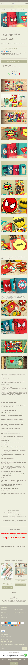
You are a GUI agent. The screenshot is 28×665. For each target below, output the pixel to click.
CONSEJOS (3, 612)
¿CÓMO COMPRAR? (5, 615)
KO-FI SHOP (4, 617)
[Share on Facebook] (12, 74)
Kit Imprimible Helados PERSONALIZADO (7, 579)
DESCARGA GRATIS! (18, 609)
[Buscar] (12, 6)
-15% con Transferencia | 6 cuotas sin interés (14, 0)
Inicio (2, 9)
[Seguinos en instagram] (2, 642)
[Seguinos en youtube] (8, 642)
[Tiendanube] (14, 652)
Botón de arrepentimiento (14, 656)
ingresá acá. (23, 655)
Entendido (14, 663)
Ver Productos (4, 609)
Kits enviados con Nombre (9, 9)
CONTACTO (16, 615)
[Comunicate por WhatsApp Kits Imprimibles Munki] (25, 655)
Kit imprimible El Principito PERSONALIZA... (20, 576)
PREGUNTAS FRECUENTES (20, 612)
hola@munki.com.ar (7, 636)
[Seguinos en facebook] (5, 642)
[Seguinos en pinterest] (11, 642)
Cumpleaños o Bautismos (20, 9)
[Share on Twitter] (15, 74)
